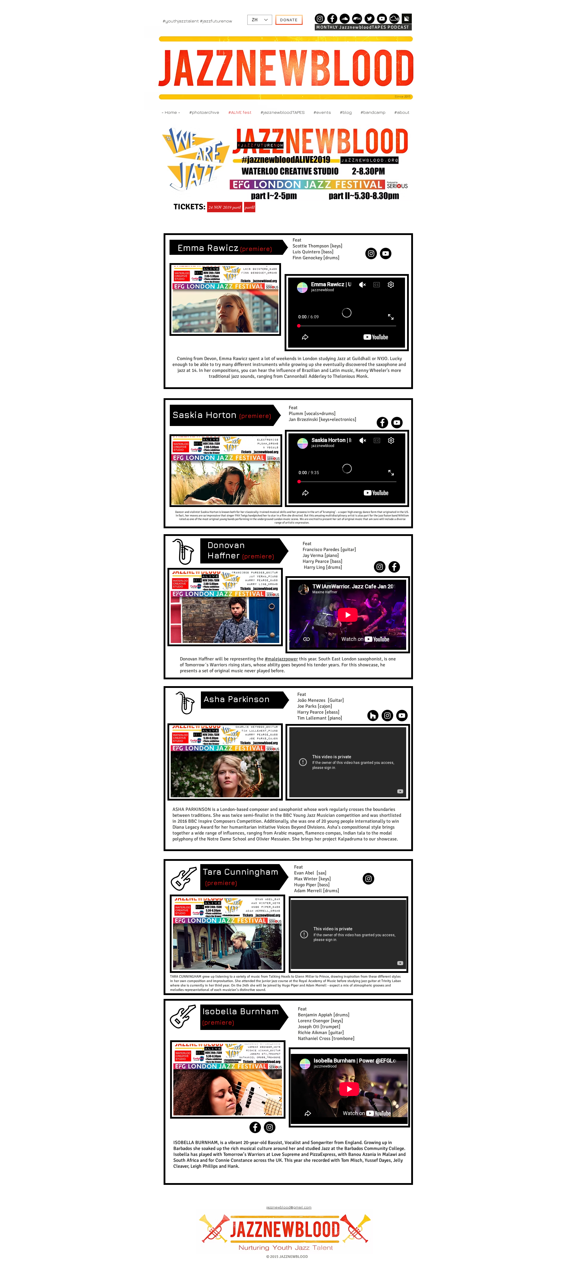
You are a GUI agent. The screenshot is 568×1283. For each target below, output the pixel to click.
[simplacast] (407, 19)
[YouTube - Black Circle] (397, 422)
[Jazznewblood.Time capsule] (320, 19)
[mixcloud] (394, 19)
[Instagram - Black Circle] (379, 567)
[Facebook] (332, 19)
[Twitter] (369, 19)
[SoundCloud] (345, 19)
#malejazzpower (281, 659)
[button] (225, 299)
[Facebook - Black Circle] (382, 422)
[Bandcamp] (357, 19)
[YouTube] (382, 19)
